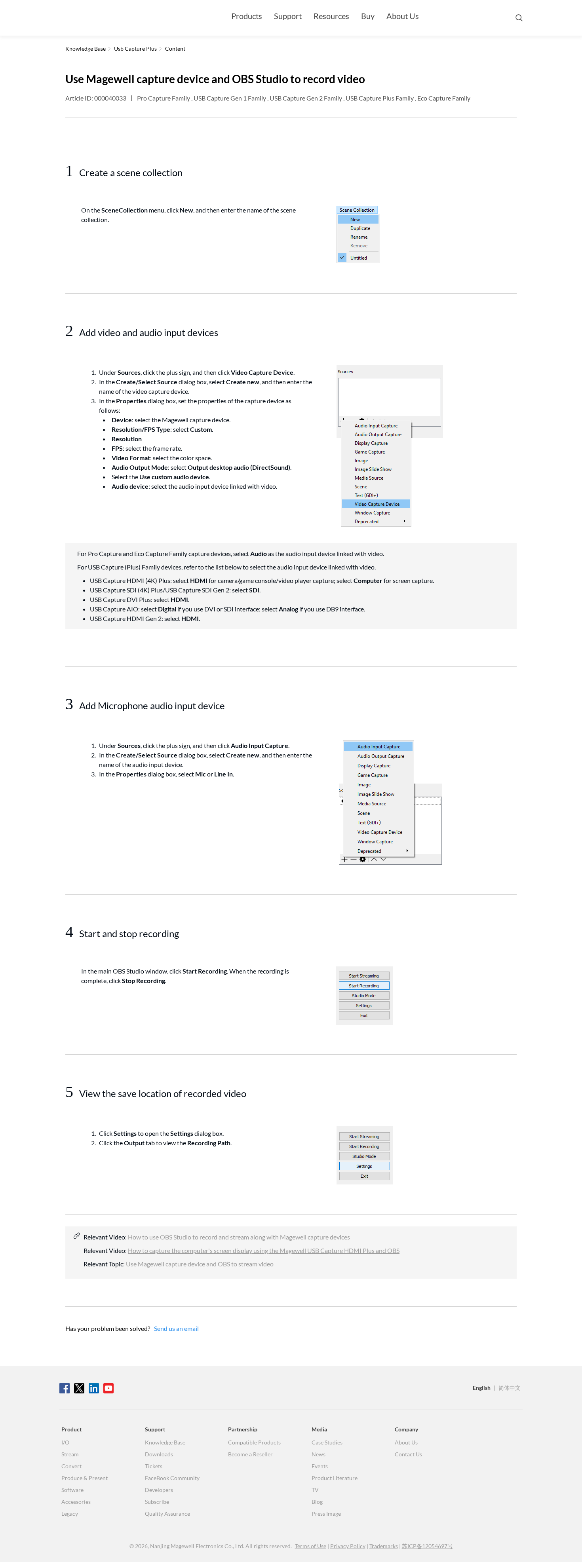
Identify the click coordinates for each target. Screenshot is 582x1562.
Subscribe (157, 1501)
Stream (70, 1454)
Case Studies (327, 1442)
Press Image (326, 1513)
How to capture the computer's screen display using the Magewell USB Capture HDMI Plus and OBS (263, 1250)
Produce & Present (84, 1478)
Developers (159, 1489)
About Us (402, 16)
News (318, 1454)
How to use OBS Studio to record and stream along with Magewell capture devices (239, 1237)
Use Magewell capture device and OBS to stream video (200, 1264)
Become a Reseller (250, 1454)
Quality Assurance (167, 1513)
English (482, 1387)
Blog (317, 1501)
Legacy (69, 1513)
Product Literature (335, 1478)
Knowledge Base (165, 1442)
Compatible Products (254, 1442)
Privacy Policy (347, 1546)
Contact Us (408, 1454)
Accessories (76, 1501)
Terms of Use (310, 1546)
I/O (65, 1442)
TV (315, 1489)
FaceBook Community (172, 1478)
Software (72, 1489)
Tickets (153, 1466)
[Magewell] (97, 18)
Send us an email (176, 1328)
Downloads (159, 1454)
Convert (71, 1466)
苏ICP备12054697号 (427, 1546)
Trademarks (383, 1546)
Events (320, 1466)
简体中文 (509, 1387)
